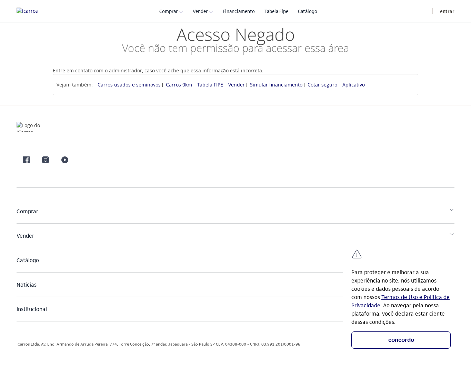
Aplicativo (353, 84)
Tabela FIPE (210, 84)
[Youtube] (64, 160)
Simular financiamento (276, 84)
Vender (236, 84)
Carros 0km (179, 84)
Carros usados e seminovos (129, 84)
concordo (401, 340)
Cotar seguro (322, 84)
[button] (168, 10)
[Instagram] (45, 160)
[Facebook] (26, 160)
